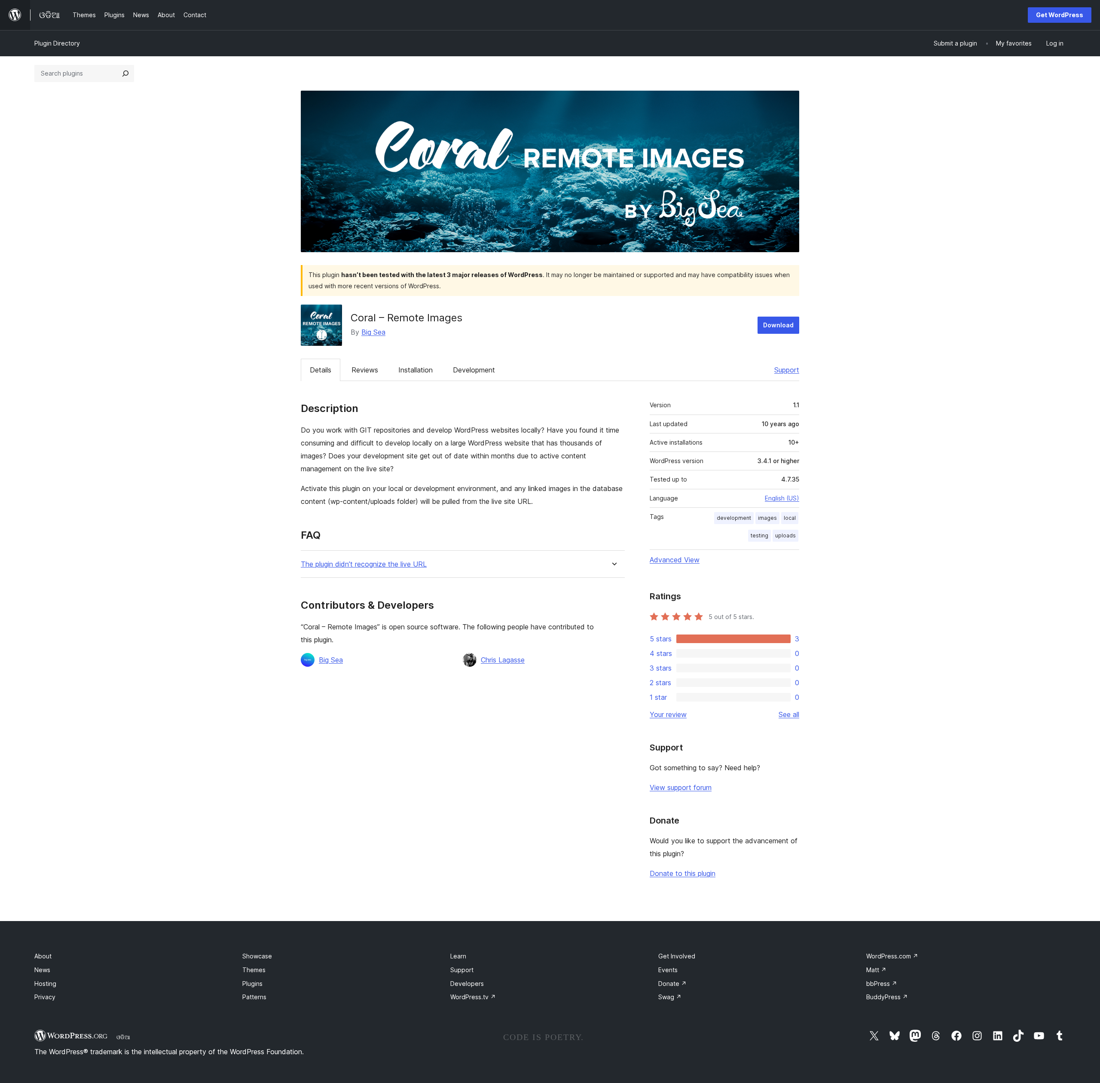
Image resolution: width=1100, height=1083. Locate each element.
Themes (254, 969)
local (790, 518)
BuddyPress (887, 997)
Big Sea (373, 332)
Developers (467, 983)
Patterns (254, 997)
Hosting (45, 983)
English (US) (782, 498)
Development (474, 370)
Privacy (44, 997)
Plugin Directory (57, 43)
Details (320, 370)
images (767, 518)
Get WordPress (1059, 14)
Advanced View (675, 559)
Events (668, 969)
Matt (876, 969)
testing (759, 535)
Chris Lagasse (503, 660)
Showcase (257, 956)
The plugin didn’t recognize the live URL (364, 564)
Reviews (364, 370)
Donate (672, 983)
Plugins (252, 983)
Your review (668, 714)
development (734, 518)
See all (789, 714)
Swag (669, 997)
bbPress (881, 983)
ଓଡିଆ (123, 1037)
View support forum (681, 787)
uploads (785, 535)
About (43, 956)
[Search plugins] (125, 73)
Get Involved (676, 956)
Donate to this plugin (682, 873)
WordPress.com (892, 956)
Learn (458, 956)
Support (786, 370)
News (42, 969)
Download (778, 325)
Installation (415, 370)
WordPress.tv (473, 997)
